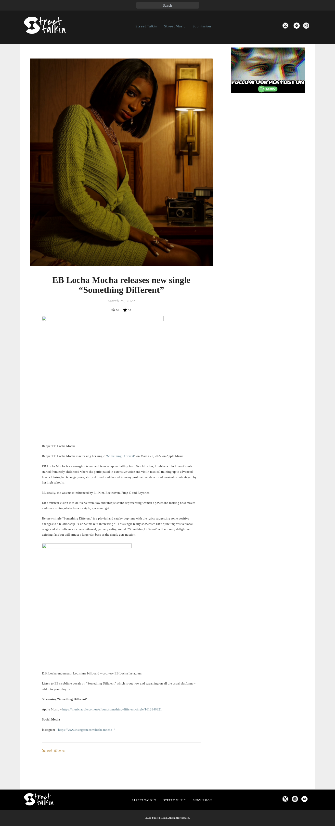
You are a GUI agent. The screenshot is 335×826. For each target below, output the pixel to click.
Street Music (174, 26)
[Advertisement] (268, 178)
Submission (202, 26)
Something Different (120, 456)
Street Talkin (146, 26)
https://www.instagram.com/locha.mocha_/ (86, 730)
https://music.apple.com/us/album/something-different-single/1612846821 (112, 709)
